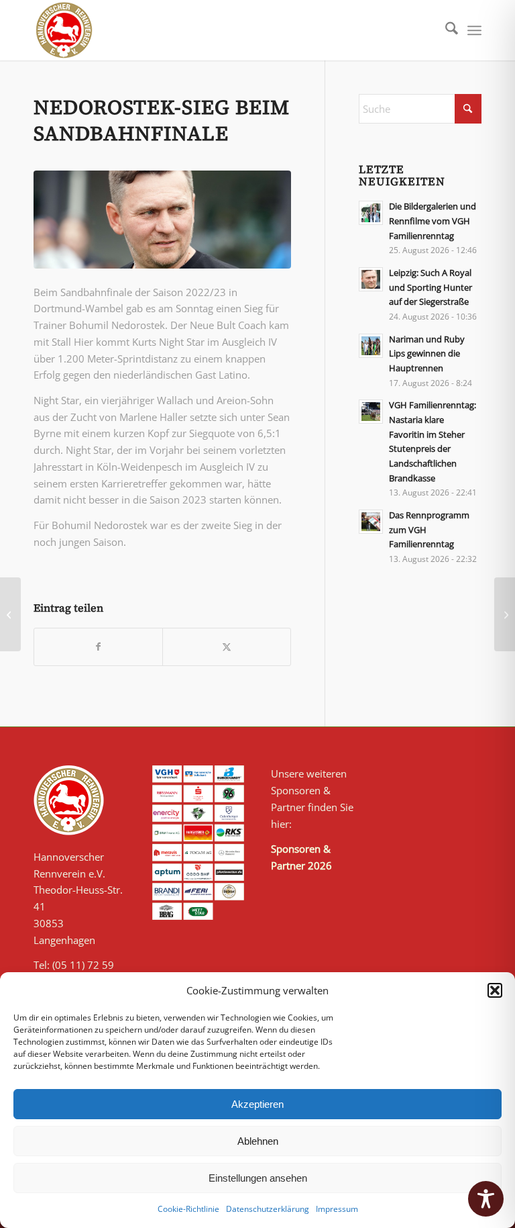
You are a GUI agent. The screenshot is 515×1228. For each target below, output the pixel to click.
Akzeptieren (257, 1104)
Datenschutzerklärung (267, 1209)
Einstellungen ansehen (258, 1178)
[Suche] (445, 30)
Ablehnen (257, 1141)
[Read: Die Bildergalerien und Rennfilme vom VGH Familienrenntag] (371, 213)
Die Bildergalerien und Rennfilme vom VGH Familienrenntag (432, 220)
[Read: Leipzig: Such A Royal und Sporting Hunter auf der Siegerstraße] (371, 279)
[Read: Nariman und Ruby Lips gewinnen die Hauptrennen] (371, 346)
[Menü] (474, 30)
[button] (495, 990)
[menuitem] (445, 30)
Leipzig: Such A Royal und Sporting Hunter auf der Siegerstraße (430, 287)
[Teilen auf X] (226, 646)
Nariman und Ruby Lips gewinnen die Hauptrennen (427, 353)
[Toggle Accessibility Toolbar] (486, 1199)
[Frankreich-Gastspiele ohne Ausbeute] (504, 614)
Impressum (337, 1209)
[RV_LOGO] (64, 30)
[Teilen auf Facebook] (98, 646)
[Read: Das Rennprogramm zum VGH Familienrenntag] (371, 522)
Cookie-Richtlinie (188, 1209)
